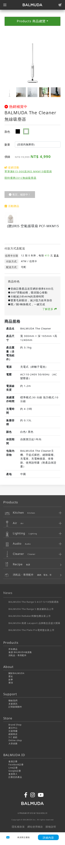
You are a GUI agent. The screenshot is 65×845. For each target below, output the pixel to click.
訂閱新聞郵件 (15, 706)
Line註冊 (13, 767)
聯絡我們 (13, 700)
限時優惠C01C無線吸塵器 (20, 178)
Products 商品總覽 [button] (31, 21)
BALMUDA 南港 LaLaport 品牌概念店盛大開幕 (34, 623)
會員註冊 (13, 761)
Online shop (15, 740)
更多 (56, 255)
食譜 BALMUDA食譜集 (20, 652)
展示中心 (13, 727)
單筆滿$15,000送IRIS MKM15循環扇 (28, 171)
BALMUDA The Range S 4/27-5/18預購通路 (33, 601)
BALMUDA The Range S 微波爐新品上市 (31, 609)
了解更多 (48, 309)
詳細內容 (48, 837)
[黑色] (19, 131)
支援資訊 (13, 703)
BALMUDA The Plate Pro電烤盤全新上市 (31, 630)
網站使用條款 (35, 826)
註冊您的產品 (15, 777)
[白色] (27, 131)
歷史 (10, 676)
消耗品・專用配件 (17, 655)
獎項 (10, 682)
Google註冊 (14, 770)
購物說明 (51, 826)
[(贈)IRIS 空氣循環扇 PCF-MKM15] (11, 217)
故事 (10, 679)
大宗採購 (13, 743)
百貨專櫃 (13, 731)
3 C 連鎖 (12, 737)
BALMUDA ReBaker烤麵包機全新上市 (29, 615)
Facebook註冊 (16, 764)
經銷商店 (13, 734)
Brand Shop (14, 724)
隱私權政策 (18, 826)
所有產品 (13, 649)
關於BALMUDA (16, 673)
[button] (56, 57)
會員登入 (13, 773)
